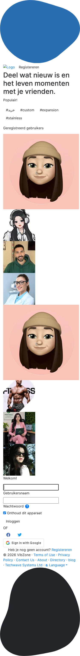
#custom (27, 110)
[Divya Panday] (19, 427)
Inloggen (13, 521)
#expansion (49, 110)
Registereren (29, 67)
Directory (57, 560)
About (42, 560)
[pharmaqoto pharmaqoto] (19, 395)
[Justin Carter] (19, 256)
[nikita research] (41, 342)
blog (72, 560)
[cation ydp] (19, 225)
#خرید (10, 110)
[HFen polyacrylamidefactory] (19, 459)
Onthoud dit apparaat (24, 513)
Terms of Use (44, 555)
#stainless (14, 118)
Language (56, 565)
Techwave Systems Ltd (23, 565)
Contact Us (25, 560)
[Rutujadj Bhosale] (41, 171)
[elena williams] (19, 288)
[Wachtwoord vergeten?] (27, 506)
